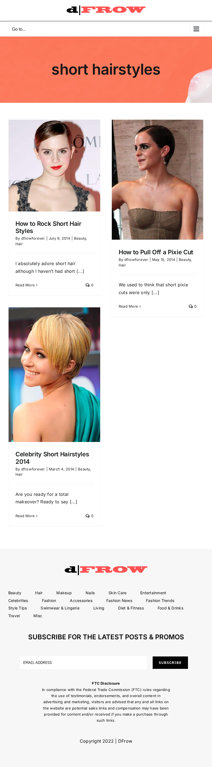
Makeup (63, 592)
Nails (90, 592)
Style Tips (17, 608)
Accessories (81, 600)
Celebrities (18, 600)
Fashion (49, 600)
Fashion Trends (160, 600)
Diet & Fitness (131, 608)
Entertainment (153, 592)
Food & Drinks (170, 608)
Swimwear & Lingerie (60, 608)
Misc (37, 615)
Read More (25, 285)
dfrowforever (33, 238)
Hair (19, 244)
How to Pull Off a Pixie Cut (156, 252)
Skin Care (117, 592)
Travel (14, 615)
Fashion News (119, 600)
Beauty (80, 238)
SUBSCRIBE (170, 662)
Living (98, 608)
